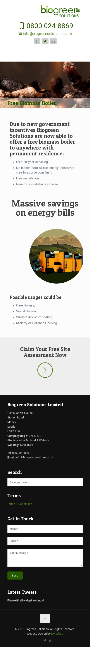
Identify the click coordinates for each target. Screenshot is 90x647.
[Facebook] (37, 41)
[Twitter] (45, 41)
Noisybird (57, 633)
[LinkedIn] (53, 41)
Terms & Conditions (19, 504)
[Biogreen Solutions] (45, 11)
